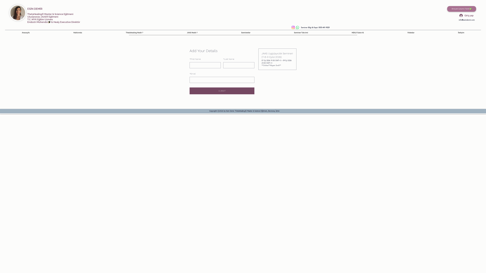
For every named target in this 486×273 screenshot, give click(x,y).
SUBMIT (222, 91)
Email (193, 74)
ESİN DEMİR (34, 8)
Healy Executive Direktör (66, 22)
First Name (195, 59)
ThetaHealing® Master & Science (45, 14)
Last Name (228, 59)
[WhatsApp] (297, 27)
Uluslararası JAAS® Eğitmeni (42, 16)
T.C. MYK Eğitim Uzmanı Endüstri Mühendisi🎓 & (40, 20)
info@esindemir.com (467, 20)
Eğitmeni (68, 14)
